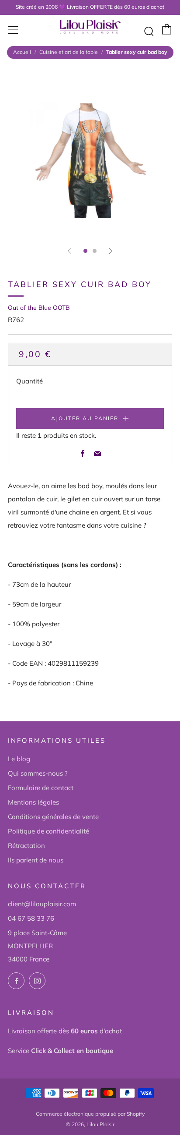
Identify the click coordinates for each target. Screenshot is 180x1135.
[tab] (85, 251)
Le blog (19, 759)
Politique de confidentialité (48, 831)
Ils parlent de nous (35, 860)
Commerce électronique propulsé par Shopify (90, 1113)
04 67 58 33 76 (31, 918)
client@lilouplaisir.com (42, 904)
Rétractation (26, 845)
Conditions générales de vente (53, 816)
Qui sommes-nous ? (38, 773)
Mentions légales (33, 802)
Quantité (29, 381)
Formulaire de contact (40, 788)
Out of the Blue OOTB (39, 308)
